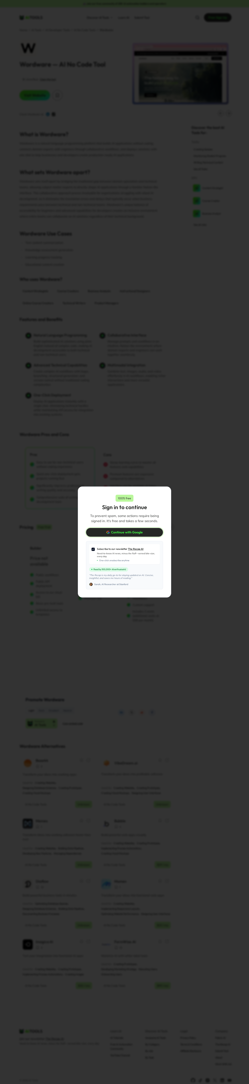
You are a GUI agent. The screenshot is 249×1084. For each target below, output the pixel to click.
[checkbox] (93, 549)
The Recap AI (135, 549)
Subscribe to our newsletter (120, 549)
